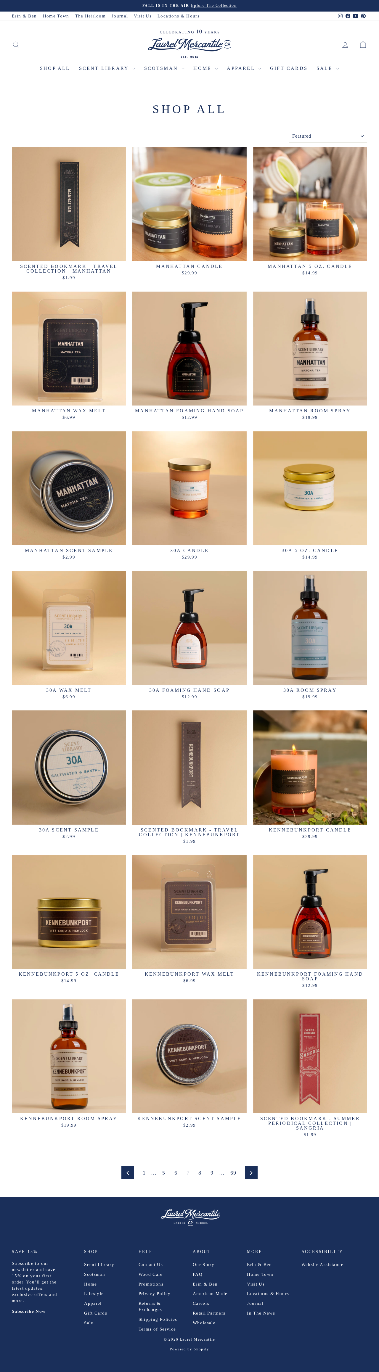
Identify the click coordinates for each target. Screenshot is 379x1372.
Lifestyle (94, 1293)
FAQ (198, 1274)
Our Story (203, 1264)
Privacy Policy (155, 1293)
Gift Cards (289, 68)
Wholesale (204, 1322)
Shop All (55, 68)
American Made (210, 1293)
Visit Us (143, 16)
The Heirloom (90, 16)
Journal (120, 16)
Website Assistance (322, 1264)
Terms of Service (157, 1329)
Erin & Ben (24, 16)
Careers (201, 1303)
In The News (261, 1313)
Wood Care (151, 1274)
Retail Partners (209, 1313)
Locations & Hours (179, 16)
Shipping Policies (158, 1319)
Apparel (242, 68)
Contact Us (151, 1264)
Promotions (151, 1284)
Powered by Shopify (189, 1349)
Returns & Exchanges (150, 1306)
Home (203, 68)
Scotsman (162, 68)
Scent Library (105, 68)
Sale (326, 68)
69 (233, 1173)
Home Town (56, 16)
